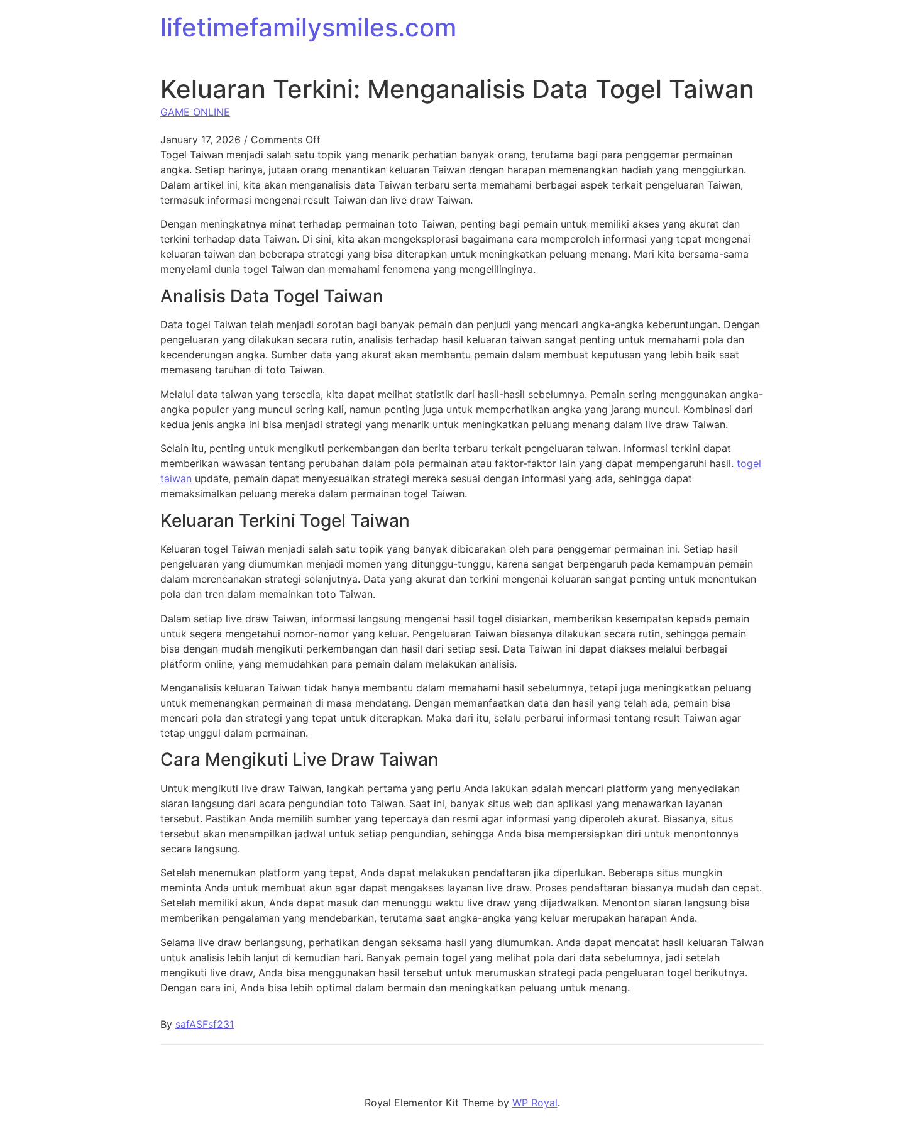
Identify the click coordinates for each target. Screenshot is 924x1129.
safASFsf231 (204, 1024)
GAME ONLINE (195, 112)
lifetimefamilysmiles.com (308, 27)
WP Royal (535, 1102)
